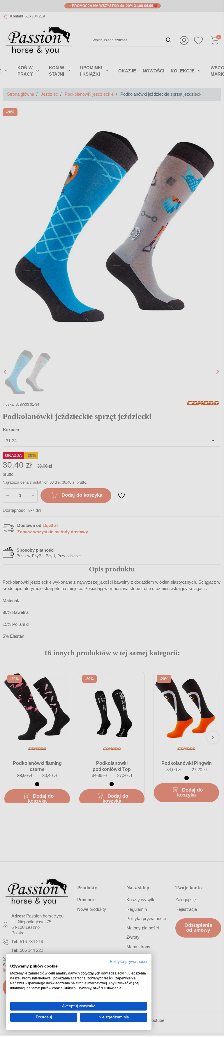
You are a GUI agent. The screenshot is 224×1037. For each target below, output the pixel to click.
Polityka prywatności (128, 961)
